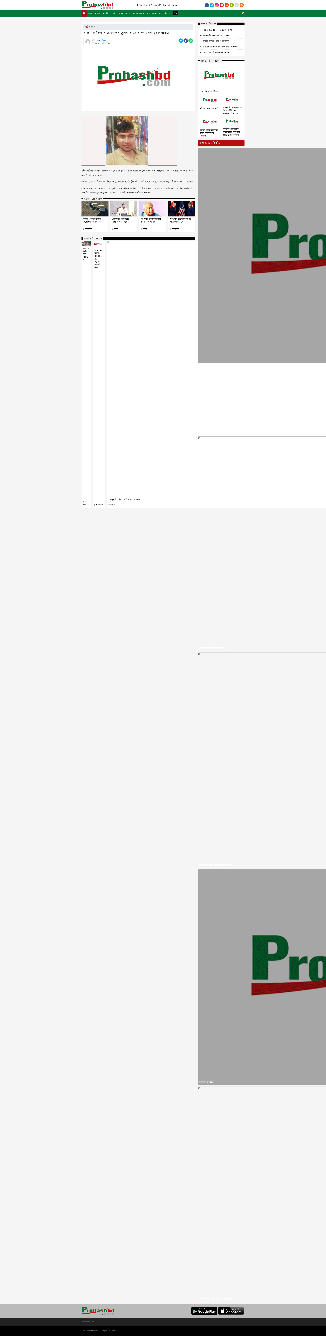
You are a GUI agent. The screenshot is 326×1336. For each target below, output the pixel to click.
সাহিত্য (112, 505)
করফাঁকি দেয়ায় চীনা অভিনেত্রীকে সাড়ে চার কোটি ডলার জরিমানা (231, 132)
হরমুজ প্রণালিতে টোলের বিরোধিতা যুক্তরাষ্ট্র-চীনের (92, 220)
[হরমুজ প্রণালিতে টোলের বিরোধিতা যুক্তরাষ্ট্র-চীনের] (95, 208)
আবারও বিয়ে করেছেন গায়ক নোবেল (216, 35)
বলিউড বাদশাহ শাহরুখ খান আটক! (216, 41)
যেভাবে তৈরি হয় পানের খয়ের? (86, 254)
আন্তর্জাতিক (123, 13)
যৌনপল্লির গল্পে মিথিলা (209, 91)
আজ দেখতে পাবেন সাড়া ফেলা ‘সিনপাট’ (218, 30)
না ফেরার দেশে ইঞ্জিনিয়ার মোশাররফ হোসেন (151, 220)
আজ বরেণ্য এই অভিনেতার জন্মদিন (216, 52)
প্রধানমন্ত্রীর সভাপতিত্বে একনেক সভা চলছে (120, 220)
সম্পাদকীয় (163, 13)
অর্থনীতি (106, 13)
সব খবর (150, 13)
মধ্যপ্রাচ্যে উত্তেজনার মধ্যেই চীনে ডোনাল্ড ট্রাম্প (180, 220)
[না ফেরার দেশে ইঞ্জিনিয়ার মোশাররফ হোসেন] (152, 208)
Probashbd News (100, 40)
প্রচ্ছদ (90, 13)
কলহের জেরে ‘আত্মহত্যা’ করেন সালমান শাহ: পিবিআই (209, 133)
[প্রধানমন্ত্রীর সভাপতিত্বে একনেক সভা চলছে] (123, 208)
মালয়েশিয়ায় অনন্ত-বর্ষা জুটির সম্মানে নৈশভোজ (220, 46)
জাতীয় (97, 13)
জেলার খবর (137, 13)
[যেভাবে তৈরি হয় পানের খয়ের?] (86, 243)
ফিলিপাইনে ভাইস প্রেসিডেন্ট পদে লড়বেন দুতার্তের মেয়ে (98, 259)
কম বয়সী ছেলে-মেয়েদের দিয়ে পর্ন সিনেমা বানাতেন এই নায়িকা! (232, 110)
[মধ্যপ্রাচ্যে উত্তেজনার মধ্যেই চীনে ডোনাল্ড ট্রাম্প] (181, 208)
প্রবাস (114, 13)
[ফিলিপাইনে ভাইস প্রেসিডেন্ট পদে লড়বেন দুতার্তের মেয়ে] (99, 244)
